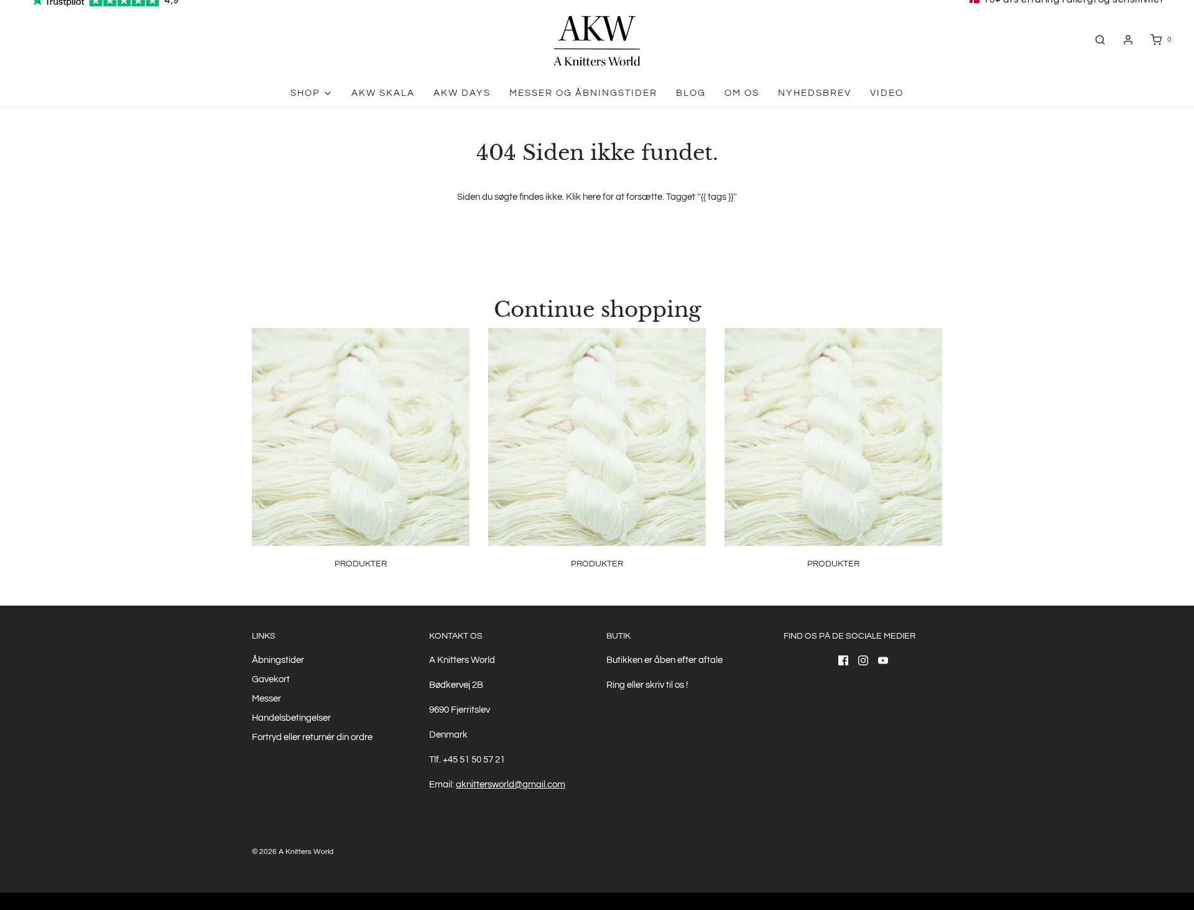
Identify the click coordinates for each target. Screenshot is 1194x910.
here (592, 197)
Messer (266, 698)
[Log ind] (1128, 39)
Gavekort (271, 679)
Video (887, 93)
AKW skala (383, 93)
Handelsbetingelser (291, 718)
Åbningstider (278, 660)
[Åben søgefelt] (1100, 39)
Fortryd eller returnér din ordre (312, 737)
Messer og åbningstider (583, 93)
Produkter (361, 564)
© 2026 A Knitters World (292, 852)
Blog (691, 93)
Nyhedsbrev (814, 93)
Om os (741, 93)
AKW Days (462, 93)
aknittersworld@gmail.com (510, 784)
